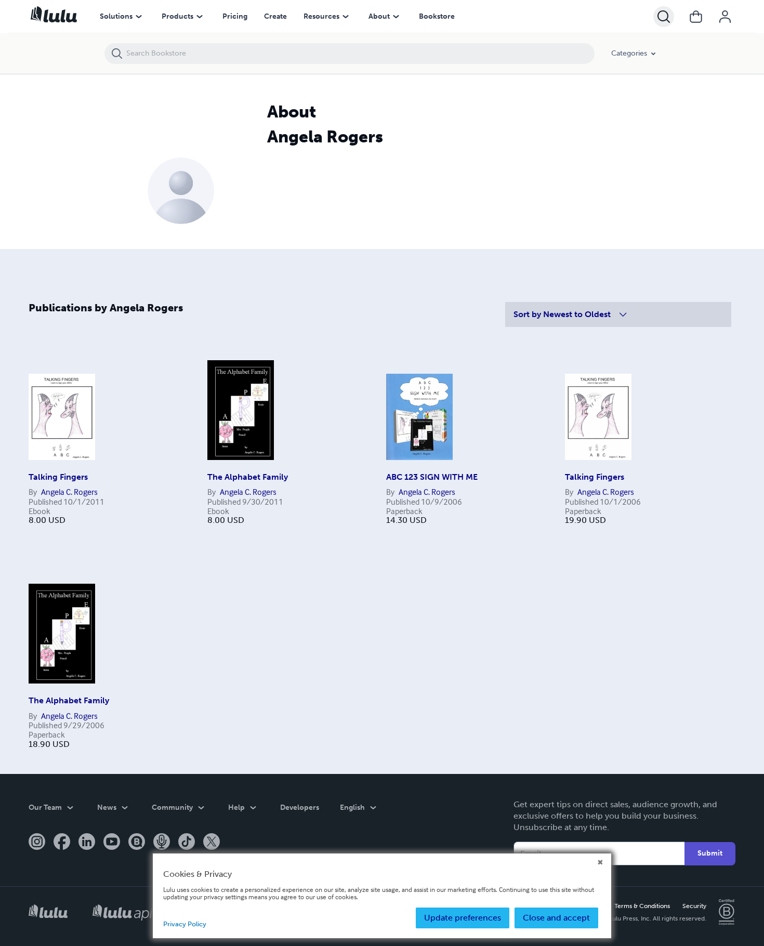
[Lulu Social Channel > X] (211, 842)
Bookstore (437, 16)
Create (275, 16)
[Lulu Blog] (136, 842)
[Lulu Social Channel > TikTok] (186, 842)
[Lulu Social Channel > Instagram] (37, 842)
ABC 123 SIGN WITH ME (432, 477)
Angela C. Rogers (69, 491)
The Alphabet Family (247, 477)
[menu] (139, 16)
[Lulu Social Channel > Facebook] (62, 842)
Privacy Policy (184, 924)
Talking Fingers (58, 477)
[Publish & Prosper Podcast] (161, 842)
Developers (299, 807)
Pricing (234, 16)
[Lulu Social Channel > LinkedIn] (86, 842)
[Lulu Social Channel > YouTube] (111, 842)
